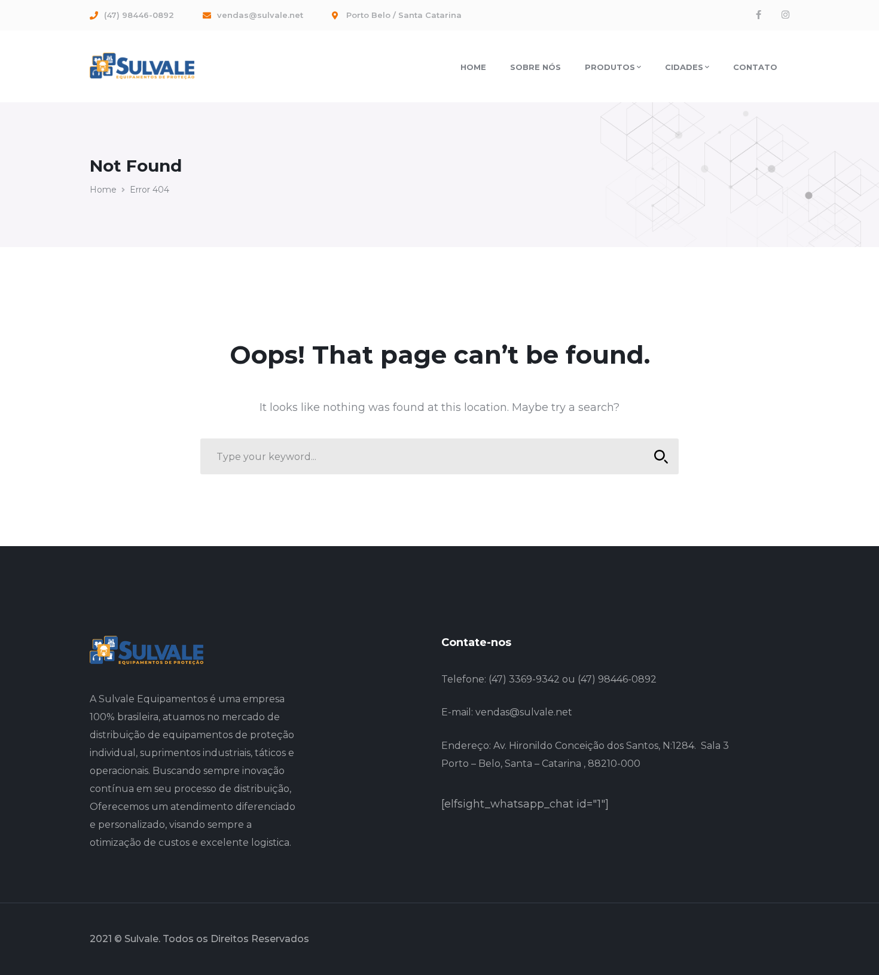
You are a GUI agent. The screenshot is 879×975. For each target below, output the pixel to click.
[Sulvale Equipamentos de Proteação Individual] (142, 65)
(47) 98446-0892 (617, 679)
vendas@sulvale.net (523, 712)
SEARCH (660, 456)
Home (103, 189)
